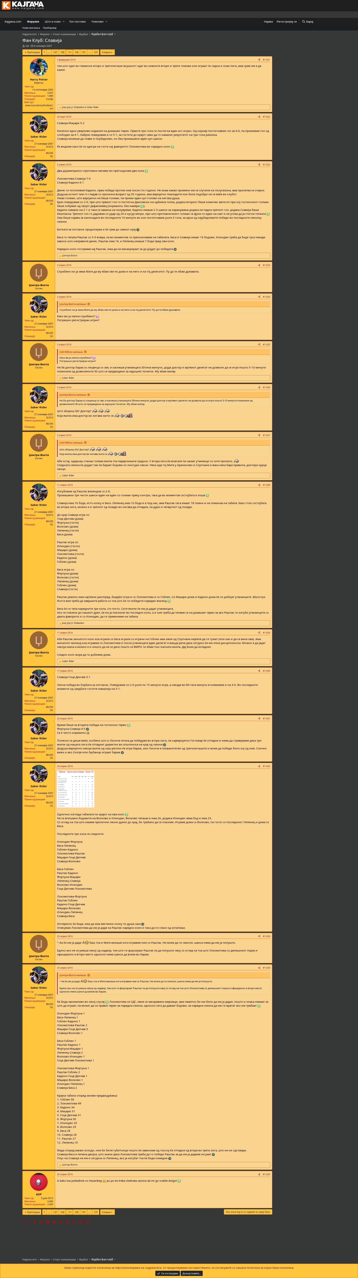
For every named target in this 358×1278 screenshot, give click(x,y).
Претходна (33, 52)
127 (55, 52)
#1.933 (266, 936)
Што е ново (53, 21)
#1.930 (266, 670)
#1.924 (266, 296)
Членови (97, 21)
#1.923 (266, 265)
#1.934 (266, 967)
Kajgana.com (13, 21)
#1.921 (266, 59)
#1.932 (266, 766)
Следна (106, 52)
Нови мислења (31, 27)
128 (62, 52)
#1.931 (266, 718)
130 (76, 52)
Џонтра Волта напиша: (72, 304)
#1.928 (266, 485)
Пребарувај (49, 27)
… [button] (49, 52)
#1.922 (266, 116)
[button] (63, 21)
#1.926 (266, 387)
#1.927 (266, 435)
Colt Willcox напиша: (71, 352)
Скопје (49, 99)
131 (84, 52)
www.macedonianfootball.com (39, 107)
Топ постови (77, 21)
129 (69, 52)
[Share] (259, 60)
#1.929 (266, 632)
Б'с (51, 156)
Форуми (33, 21)
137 (96, 52)
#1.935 (266, 1174)
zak (27, 45)
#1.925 (266, 344)
